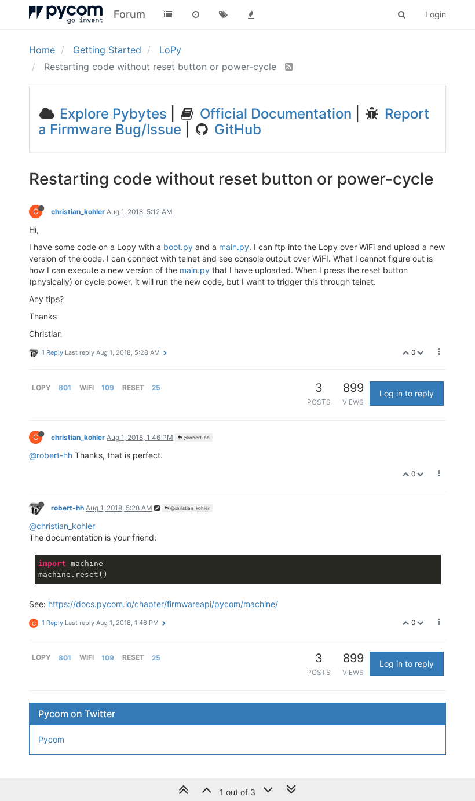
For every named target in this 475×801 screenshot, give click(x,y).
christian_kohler (78, 211)
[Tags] (223, 14)
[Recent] (196, 14)
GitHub (236, 129)
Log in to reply (406, 393)
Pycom (51, 739)
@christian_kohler (189, 508)
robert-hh (67, 508)
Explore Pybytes (111, 113)
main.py (234, 247)
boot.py (178, 247)
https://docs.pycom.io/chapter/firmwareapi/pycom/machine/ (163, 604)
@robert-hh (196, 437)
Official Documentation (274, 113)
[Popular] (251, 14)
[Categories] (168, 14)
